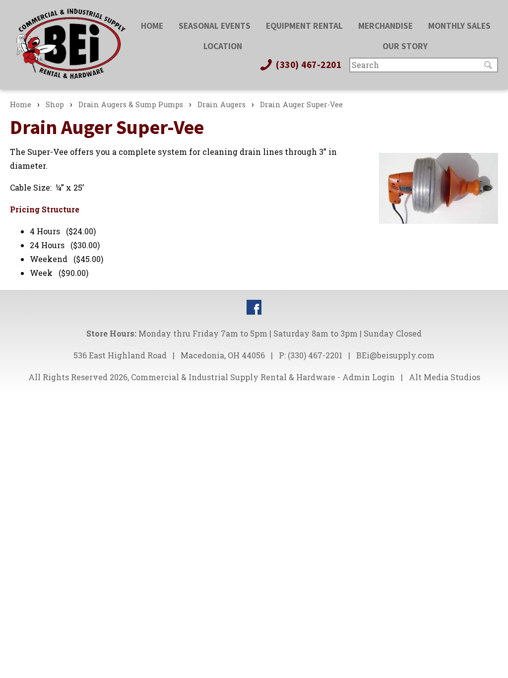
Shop (55, 104)
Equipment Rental (304, 25)
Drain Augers (221, 104)
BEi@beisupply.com (395, 355)
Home (152, 25)
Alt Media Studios (444, 377)
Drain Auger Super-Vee (301, 104)
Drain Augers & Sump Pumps (130, 104)
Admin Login (368, 377)
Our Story (405, 46)
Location (222, 46)
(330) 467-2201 (307, 64)
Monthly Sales (459, 25)
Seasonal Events (215, 25)
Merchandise (385, 25)
